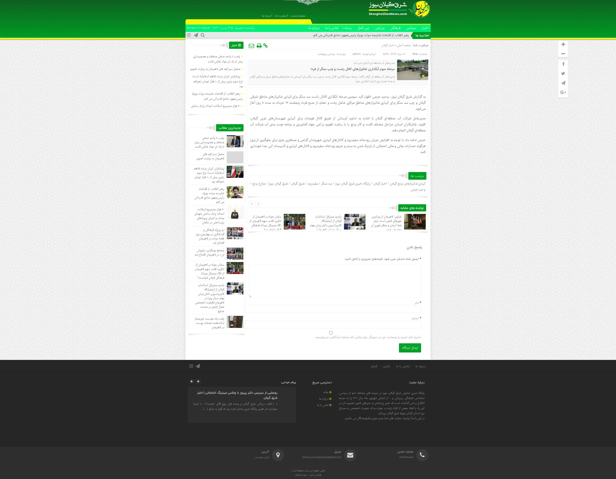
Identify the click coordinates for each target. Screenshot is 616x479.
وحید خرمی (418, 189)
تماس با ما (332, 28)
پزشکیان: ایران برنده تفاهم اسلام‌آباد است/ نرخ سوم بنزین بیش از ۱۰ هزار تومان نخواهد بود (217, 81)
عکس (386, 366)
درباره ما (313, 28)
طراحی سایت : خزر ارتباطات (308, 475)
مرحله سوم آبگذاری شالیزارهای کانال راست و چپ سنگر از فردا (353, 69)
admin (357, 54)
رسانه (348, 28)
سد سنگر (326, 183)
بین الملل (363, 28)
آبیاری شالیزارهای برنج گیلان (408, 183)
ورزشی (380, 28)
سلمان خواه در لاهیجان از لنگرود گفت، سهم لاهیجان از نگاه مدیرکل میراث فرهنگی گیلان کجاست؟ (265, 223)
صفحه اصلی (403, 45)
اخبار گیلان (387, 45)
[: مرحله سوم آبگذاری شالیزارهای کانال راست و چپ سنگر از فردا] (251, 45)
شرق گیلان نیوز (401, 97)
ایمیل (415, 318)
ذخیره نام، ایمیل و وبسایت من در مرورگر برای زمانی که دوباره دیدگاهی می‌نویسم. (368, 337)
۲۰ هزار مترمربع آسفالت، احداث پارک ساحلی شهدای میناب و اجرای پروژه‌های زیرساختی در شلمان (209, 216)
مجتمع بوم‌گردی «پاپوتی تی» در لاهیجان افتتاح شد (209, 252)
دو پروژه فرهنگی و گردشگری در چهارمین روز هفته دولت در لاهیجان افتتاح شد (210, 237)
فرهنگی (395, 28)
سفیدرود (313, 183)
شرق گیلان (297, 183)
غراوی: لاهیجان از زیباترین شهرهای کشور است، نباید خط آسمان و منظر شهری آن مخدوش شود (386, 223)
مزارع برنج (259, 183)
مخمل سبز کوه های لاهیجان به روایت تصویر (215, 69)
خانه (325, 392)
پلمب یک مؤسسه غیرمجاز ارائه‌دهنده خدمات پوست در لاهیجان (209, 323)
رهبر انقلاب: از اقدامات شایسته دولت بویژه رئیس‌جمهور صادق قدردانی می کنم (361, 35)
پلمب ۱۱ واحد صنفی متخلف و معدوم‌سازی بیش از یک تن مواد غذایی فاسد (218, 59)
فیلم (374, 366)
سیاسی (411, 28)
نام (417, 302)
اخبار (425, 28)
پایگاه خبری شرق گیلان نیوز (352, 183)
